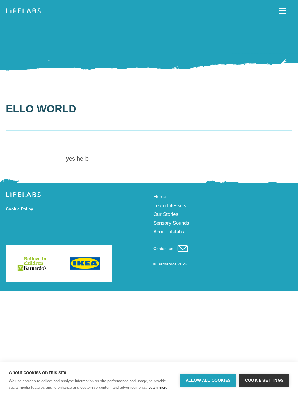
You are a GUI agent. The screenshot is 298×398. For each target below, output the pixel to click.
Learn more (157, 387)
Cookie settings (264, 380)
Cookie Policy (19, 209)
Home (159, 197)
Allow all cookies (208, 380)
